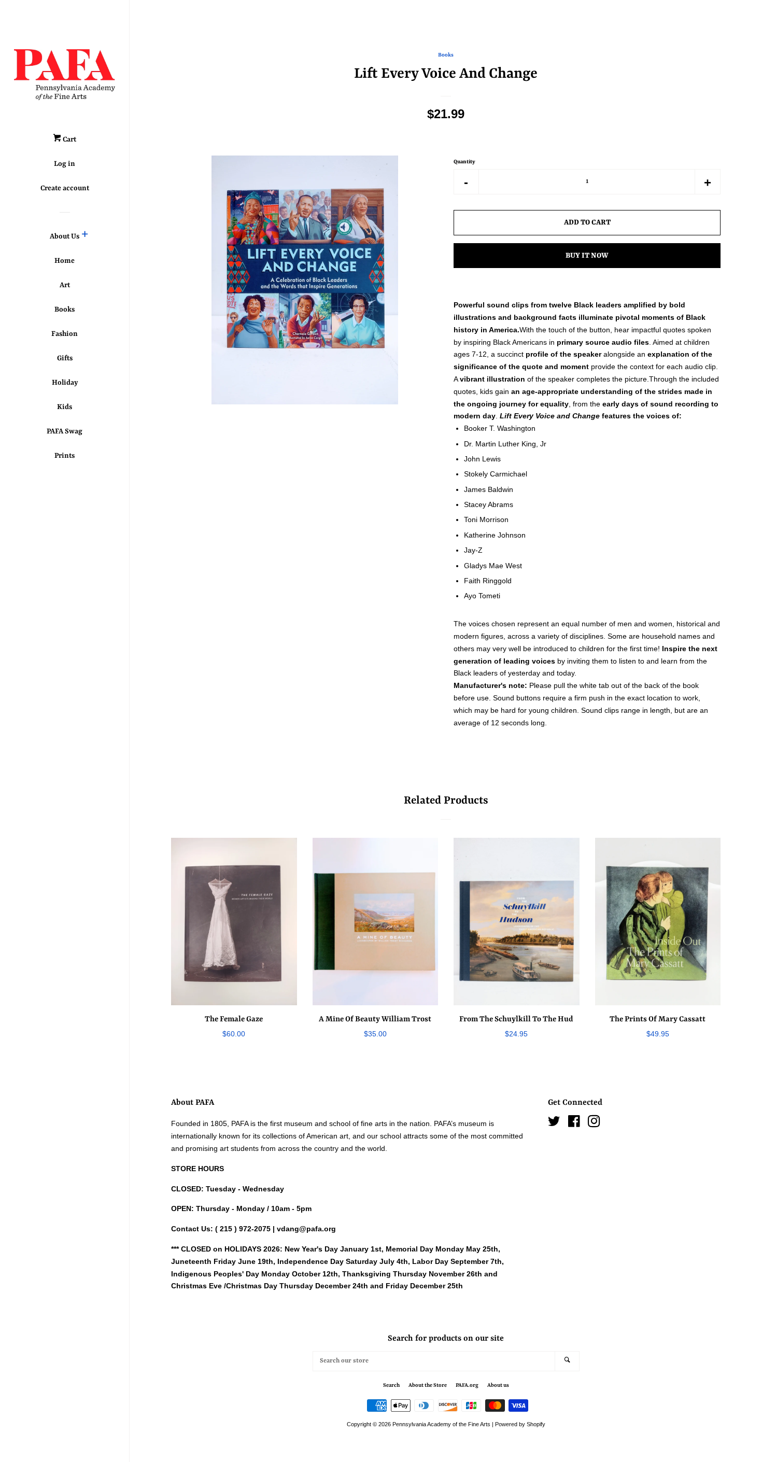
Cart (68, 139)
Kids (64, 407)
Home (64, 261)
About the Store (427, 1385)
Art (65, 285)
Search (391, 1385)
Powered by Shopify (520, 1424)
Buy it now (587, 255)
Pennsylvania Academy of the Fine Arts (441, 1424)
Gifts (65, 358)
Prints (64, 456)
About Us (64, 236)
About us (498, 1385)
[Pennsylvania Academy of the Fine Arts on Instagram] (594, 1123)
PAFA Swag (64, 431)
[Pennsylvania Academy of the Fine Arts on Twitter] (554, 1123)
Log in (64, 164)
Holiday (65, 382)
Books (64, 309)
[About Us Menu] (84, 236)
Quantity (464, 162)
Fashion (64, 334)
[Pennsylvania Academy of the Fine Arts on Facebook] (574, 1123)
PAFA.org (467, 1385)
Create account (64, 188)
